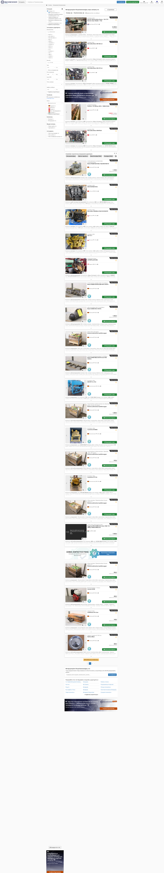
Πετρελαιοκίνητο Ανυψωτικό (107, 684)
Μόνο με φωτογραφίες (53, 133)
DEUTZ (50, 46)
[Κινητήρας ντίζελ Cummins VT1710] (76, 483)
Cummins (51, 44)
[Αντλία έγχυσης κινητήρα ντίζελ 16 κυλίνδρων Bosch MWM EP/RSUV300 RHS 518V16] (76, 290)
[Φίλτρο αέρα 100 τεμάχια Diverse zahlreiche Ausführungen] (76, 339)
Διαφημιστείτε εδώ (55, 847)
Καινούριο (50, 119)
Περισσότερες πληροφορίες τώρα (108, 553)
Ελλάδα (50, 98)
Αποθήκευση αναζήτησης (91, 659)
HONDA (50, 56)
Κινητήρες (51, 11)
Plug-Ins (67, 687)
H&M (50, 54)
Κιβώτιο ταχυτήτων (83, 156)
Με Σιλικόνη (85, 684)
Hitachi (50, 57)
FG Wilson (51, 51)
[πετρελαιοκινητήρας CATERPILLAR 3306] (76, 266)
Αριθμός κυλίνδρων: (51, 87)
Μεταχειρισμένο (52, 120)
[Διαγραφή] (71, 13)
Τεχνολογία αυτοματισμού (54, 23)
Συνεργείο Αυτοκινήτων (106, 692)
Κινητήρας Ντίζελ (108, 156)
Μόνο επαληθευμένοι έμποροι (55, 136)
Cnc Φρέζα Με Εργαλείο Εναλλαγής (74, 682)
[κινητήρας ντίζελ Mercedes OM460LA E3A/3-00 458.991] (76, 217)
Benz (50, 39)
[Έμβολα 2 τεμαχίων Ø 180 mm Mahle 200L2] (76, 643)
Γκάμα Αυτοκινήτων (70, 692)
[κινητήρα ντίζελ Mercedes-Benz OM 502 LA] (76, 50)
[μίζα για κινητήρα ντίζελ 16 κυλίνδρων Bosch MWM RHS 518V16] (76, 315)
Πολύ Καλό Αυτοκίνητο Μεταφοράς (108, 689)
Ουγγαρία (52, 112)
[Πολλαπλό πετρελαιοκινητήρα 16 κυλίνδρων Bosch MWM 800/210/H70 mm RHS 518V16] (76, 363)
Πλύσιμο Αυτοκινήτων (106, 687)
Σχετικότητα (111, 9)
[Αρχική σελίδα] (46, 5)
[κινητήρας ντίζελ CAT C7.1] (76, 241)
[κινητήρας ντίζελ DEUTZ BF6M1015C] (76, 193)
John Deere (51, 36)
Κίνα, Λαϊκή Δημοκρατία (55, 110)
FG (49, 49)
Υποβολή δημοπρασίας (108, 99)
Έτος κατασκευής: (50, 72)
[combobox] (55, 103)
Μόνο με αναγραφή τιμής (53, 70)
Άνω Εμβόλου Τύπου (70, 689)
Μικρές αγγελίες (52, 126)
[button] (162, 2)
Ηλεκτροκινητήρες (71, 156)
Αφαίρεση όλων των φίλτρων (93, 13)
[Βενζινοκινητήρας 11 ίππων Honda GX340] (76, 595)
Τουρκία (52, 109)
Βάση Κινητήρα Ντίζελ (95, 156)
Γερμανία (53, 105)
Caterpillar (51, 42)
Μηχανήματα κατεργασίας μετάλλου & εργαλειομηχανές (55, 15)
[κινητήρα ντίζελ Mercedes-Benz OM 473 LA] (76, 74)
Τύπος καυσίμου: (50, 81)
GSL (49, 52)
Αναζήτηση (122, 2)
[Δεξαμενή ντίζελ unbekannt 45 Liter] (76, 618)
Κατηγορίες (85, 682)
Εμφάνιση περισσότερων (91, 694)
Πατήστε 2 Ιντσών (105, 682)
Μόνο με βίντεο (52, 134)
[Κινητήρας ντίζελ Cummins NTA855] (76, 435)
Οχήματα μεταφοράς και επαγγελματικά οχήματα (54, 18)
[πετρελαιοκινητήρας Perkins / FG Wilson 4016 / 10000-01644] (76, 112)
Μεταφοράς (85, 687)
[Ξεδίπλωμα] (91, 39)
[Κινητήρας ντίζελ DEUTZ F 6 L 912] (76, 388)
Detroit (50, 47)
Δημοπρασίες (51, 127)
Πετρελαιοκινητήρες (55, 12)
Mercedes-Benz (52, 37)
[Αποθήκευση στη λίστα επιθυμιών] (116, 20)
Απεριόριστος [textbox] (52, 103)
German (68, 684)
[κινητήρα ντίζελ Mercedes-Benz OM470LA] (76, 136)
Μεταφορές (85, 689)
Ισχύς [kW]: (49, 77)
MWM (50, 41)
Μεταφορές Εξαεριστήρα (88, 692)
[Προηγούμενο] (66, 25)
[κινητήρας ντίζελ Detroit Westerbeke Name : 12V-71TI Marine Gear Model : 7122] (76, 25)
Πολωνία (52, 107)
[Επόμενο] (85, 25)
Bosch (50, 34)
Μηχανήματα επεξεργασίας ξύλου (55, 21)
